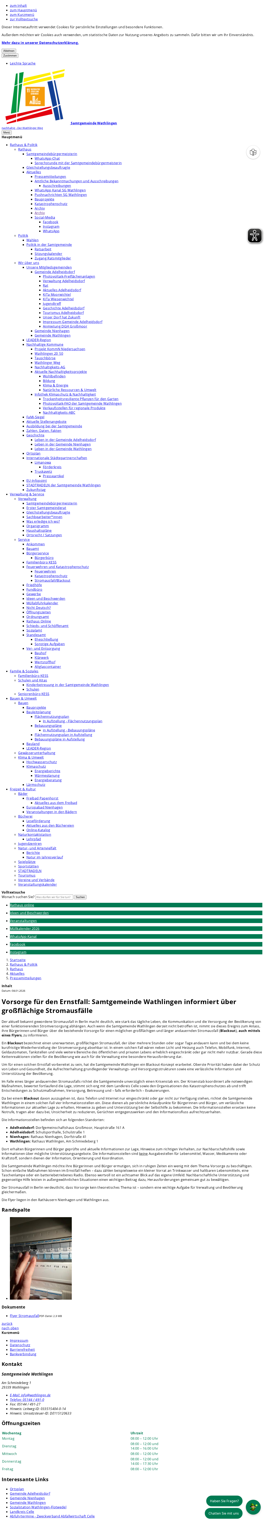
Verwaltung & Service (27, 494)
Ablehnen (8, 50)
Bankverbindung (23, 1354)
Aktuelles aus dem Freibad (56, 802)
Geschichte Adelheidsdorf (64, 308)
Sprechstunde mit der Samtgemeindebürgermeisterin (78, 163)
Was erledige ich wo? (43, 521)
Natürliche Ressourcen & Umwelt (70, 390)
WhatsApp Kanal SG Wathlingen (60, 190)
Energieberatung (48, 780)
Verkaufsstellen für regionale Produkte (74, 408)
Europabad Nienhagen (44, 807)
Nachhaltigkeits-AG (50, 367)
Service (24, 539)
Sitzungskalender (48, 253)
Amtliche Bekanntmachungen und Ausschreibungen (76, 181)
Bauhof (40, 653)
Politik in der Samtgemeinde (49, 244)
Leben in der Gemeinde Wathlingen (63, 449)
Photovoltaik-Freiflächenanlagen (69, 276)
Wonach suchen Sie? (18, 897)
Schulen (32, 689)
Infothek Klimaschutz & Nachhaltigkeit (65, 394)
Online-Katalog (38, 830)
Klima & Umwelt (31, 757)
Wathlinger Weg (47, 362)
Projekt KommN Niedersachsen (60, 349)
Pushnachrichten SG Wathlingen (61, 194)
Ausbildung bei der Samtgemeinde (54, 426)
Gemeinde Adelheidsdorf (55, 272)
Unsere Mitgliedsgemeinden (49, 267)
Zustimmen (10, 55)
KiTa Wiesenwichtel (58, 299)
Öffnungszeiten (38, 612)
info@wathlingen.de (30, 1395)
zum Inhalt (18, 5)
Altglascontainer (48, 666)
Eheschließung (46, 639)
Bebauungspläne (48, 725)
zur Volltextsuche (24, 19)
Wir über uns (28, 263)
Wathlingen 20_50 (49, 353)
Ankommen (35, 544)
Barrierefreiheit (22, 1349)
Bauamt (32, 548)
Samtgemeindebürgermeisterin (51, 154)
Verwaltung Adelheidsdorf (64, 281)
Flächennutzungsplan (52, 716)
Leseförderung (38, 821)
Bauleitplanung (38, 712)
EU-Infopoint (36, 480)
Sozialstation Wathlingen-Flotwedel (38, 1507)
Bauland (33, 744)
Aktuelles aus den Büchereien (50, 825)
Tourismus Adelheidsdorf (63, 312)
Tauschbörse (45, 358)
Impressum (19, 1340)
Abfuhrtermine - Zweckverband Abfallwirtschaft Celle (52, 1516)
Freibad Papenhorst (42, 798)
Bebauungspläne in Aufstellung (60, 739)
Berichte (33, 852)
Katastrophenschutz (51, 204)
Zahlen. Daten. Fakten (43, 430)
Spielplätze (27, 861)
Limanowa (43, 462)
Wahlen (32, 240)
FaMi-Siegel (35, 417)
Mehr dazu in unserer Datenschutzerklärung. (40, 42)
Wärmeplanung (47, 775)
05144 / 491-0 (27, 1399)
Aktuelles (33, 172)
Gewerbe (33, 594)
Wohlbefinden (54, 376)
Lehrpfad (33, 839)
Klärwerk (42, 657)
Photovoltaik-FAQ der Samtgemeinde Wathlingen (82, 403)
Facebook (50, 222)
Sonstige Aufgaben (50, 644)
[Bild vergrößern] (136, 1259)
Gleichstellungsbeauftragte (48, 167)
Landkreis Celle (22, 1511)
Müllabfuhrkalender (42, 603)
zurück (7, 1323)
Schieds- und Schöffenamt (47, 626)
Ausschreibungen (57, 185)
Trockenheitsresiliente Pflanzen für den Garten (81, 399)
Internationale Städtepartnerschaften (56, 458)
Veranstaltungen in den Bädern (51, 812)
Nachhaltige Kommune (44, 344)
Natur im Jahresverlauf (44, 857)
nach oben (10, 1328)
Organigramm (37, 526)
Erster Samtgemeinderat (46, 508)
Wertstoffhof (45, 662)
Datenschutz (20, 1345)
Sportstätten (28, 866)
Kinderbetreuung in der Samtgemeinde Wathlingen (67, 685)
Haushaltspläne (39, 530)
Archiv (40, 208)
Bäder (23, 793)
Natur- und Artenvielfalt (37, 848)
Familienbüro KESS (41, 562)
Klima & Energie (55, 385)
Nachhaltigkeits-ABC (59, 412)
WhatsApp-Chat (47, 158)
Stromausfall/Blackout (53, 580)
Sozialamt (34, 630)
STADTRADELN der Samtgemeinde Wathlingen (63, 485)
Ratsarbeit (43, 249)
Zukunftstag (36, 489)
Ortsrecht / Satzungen (44, 535)
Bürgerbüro (44, 557)
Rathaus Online (38, 621)
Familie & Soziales (24, 671)
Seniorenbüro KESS (33, 694)
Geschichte (35, 435)
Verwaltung (27, 498)
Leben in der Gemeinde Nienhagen (63, 444)
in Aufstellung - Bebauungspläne (69, 730)
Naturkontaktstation (34, 834)
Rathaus (24, 149)
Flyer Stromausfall (24, 1315)
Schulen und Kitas (32, 680)
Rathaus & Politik (23, 145)
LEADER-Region (38, 340)
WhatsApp (51, 231)
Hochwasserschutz (41, 762)
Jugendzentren (30, 843)
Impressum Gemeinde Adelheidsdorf (72, 321)
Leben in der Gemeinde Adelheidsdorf (65, 439)
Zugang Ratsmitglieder (53, 258)
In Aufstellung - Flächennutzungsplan (73, 721)
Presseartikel (53, 476)
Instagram (51, 226)
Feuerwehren (45, 571)
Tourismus (26, 875)
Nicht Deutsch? (38, 607)
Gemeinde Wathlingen (53, 335)
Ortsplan (33, 453)
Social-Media (45, 217)
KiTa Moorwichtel (57, 294)
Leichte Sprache (23, 63)
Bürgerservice (37, 553)
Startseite (18, 960)
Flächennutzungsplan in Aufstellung (63, 734)
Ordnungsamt (37, 616)
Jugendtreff (52, 303)
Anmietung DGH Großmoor (65, 326)
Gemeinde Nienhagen (52, 331)
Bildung (49, 380)
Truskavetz (43, 471)
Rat (45, 285)
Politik (23, 235)
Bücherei (25, 816)
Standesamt (36, 635)
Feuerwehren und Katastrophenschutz (57, 567)
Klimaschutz (36, 766)
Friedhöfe (34, 585)
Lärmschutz (35, 784)
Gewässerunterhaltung (36, 753)
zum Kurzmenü (22, 14)
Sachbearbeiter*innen (44, 517)
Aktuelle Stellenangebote (46, 421)
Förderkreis (52, 467)
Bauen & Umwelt (23, 698)
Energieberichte (47, 771)
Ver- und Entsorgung (43, 648)
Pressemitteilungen (50, 176)
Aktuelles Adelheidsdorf (62, 290)
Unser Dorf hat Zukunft (61, 317)
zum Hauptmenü (23, 10)
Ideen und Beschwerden (45, 598)
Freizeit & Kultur (23, 789)
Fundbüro (34, 589)
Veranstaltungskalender (37, 884)
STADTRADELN (30, 871)
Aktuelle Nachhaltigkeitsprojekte (61, 371)
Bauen (23, 703)
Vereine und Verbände (36, 880)
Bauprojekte (44, 199)
